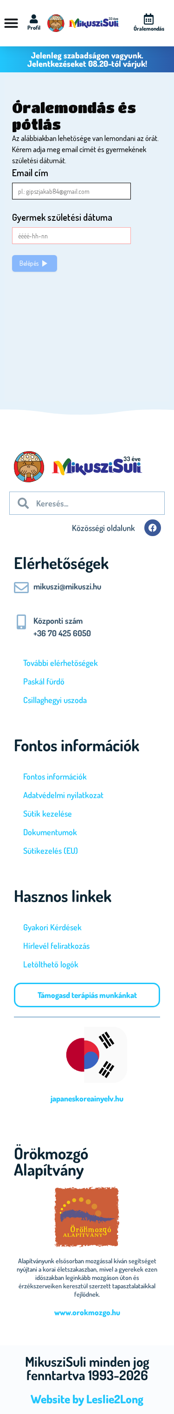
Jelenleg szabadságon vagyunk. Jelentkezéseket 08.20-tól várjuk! (87, 59)
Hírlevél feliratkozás (56, 946)
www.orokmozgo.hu (87, 1312)
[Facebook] (152, 527)
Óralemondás (149, 28)
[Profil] (34, 19)
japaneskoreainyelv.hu (87, 1098)
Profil (33, 27)
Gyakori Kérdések (52, 927)
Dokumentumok (50, 832)
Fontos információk (55, 776)
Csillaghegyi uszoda (55, 700)
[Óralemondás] (149, 19)
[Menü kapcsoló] (11, 23)
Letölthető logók (50, 964)
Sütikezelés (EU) (50, 850)
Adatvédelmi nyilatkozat (63, 795)
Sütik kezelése (47, 813)
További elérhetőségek (60, 663)
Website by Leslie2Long (87, 1398)
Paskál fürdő (43, 681)
